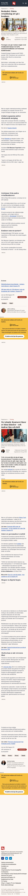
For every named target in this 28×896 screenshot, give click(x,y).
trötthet (19, 544)
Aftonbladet (13, 216)
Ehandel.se (8, 138)
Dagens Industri (12, 128)
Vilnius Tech (22, 517)
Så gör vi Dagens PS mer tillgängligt (11, 883)
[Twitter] (6, 858)
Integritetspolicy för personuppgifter (11, 870)
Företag (12, 8)
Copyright (3, 868)
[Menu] (26, 3)
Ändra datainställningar (7, 885)
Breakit (3, 209)
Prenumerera (22, 297)
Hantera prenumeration (7, 862)
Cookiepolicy (4, 872)
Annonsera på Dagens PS (8, 877)
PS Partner (4, 881)
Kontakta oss (4, 866)
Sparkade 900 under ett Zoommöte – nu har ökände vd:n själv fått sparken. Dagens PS (13, 528)
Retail (11, 303)
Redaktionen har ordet (7, 879)
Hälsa (3, 755)
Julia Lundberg (11, 309)
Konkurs (4, 303)
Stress (16, 755)
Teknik (23, 755)
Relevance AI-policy (6, 875)
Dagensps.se (4, 8)
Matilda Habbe (11, 761)
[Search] (23, 3)
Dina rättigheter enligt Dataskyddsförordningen (14, 873)
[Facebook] (2, 858)
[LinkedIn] (10, 858)
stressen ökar (7, 667)
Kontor (10, 755)
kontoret (10, 469)
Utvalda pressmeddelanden (8, 864)
